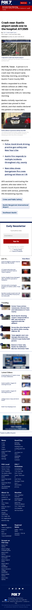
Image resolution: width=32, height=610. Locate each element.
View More (26, 259)
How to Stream (5, 467)
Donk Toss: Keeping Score (8, 406)
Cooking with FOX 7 (20, 449)
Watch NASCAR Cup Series (5, 557)
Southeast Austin (10, 212)
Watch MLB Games (4, 553)
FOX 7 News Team (5, 503)
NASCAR (3, 534)
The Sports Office (6, 473)
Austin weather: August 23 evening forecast (8, 383)
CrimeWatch (18, 469)
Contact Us (4, 497)
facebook (9, 588)
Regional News (18, 526)
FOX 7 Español (5, 471)
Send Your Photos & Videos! (20, 503)
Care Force (18, 479)
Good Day (18, 440)
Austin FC (4, 529)
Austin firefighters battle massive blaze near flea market (10, 262)
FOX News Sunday (4, 455)
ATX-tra (17, 487)
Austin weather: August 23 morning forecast (8, 391)
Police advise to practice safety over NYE (13, 130)
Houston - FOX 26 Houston (20, 534)
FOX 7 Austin (4, 34)
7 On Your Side (19, 471)
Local (3, 443)
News (3, 440)
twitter (12, 588)
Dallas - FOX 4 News (19, 530)
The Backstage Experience (5, 487)
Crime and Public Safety (14, 34)
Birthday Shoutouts (18, 443)
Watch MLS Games (4, 578)
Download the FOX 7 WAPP (19, 499)
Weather (18, 492)
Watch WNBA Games (5, 575)
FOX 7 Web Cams (20, 506)
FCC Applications (6, 518)
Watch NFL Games (4, 546)
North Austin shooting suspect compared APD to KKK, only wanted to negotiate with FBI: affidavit (20, 319)
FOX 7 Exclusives (19, 465)
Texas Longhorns (6, 527)
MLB (2, 532)
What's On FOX (5, 495)
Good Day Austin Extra (6, 479)
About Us (5, 492)
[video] (26, 377)
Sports (4, 525)
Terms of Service (17, 251)
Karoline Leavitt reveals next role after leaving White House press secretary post (10, 294)
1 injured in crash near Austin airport (12, 57)
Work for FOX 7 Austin (5, 507)
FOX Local (5, 464)
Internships (4, 510)
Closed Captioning (4, 513)
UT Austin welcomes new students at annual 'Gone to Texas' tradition (9, 271)
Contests (17, 460)
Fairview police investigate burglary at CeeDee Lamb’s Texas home (10, 286)
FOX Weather (18, 508)
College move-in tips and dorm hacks (10, 399)
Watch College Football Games (6, 549)
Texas (3, 447)
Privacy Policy (18, 250)
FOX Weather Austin (5, 476)
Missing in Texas (19, 481)
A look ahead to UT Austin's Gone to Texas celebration (10, 375)
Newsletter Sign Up (5, 500)
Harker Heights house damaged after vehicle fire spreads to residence (10, 279)
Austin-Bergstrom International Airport (15, 206)
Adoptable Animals (17, 457)
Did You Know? (19, 510)
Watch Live (23, 3)
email (22, 588)
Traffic (3, 445)
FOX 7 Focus (18, 473)
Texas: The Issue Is (19, 476)
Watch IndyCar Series (5, 560)
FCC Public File (5, 516)
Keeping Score (19, 446)
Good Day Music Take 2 (6, 483)
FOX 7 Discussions (18, 484)
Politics (3, 449)
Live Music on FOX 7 (18, 453)
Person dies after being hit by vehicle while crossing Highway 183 (20, 329)
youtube (19, 588)
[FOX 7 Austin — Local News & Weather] (6, 3)
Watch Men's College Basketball (5, 565)
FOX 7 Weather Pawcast (19, 495)
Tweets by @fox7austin (8, 433)
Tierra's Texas (5, 469)
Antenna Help (5, 520)
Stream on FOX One (5, 541)
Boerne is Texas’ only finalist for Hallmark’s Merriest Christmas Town (20, 346)
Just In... (4, 259)
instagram (16, 588)
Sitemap (3, 459)
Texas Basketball (6, 536)
